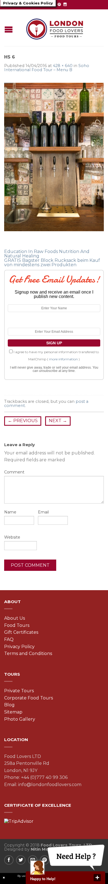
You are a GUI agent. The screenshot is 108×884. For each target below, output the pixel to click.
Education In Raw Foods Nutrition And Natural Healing (46, 254)
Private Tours (19, 690)
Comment (14, 472)
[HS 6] (54, 156)
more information (63, 359)
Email (43, 512)
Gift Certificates (21, 632)
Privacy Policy (19, 646)
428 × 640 (63, 65)
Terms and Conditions (28, 653)
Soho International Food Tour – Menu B (46, 67)
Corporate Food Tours (28, 698)
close (97, 877)
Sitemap (13, 712)
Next (58, 420)
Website (12, 537)
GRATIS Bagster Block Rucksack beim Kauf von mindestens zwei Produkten (52, 262)
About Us (14, 618)
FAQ (9, 639)
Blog (9, 704)
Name (10, 512)
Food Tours (16, 625)
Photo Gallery (19, 719)
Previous (23, 420)
